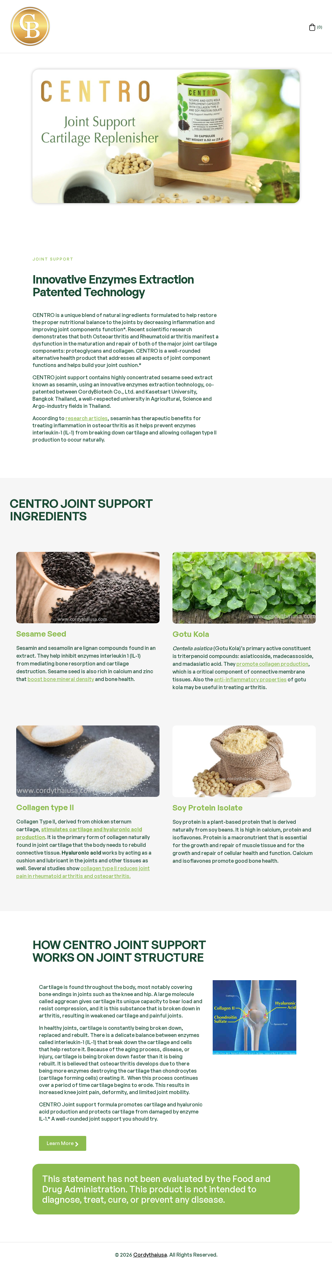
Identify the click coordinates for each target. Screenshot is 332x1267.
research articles (86, 418)
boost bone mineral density (61, 679)
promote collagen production (272, 664)
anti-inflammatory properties (250, 679)
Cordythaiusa (150, 1254)
